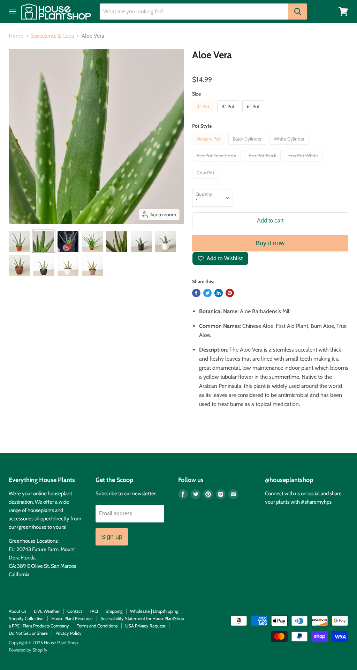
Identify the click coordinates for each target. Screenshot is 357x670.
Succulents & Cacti (52, 36)
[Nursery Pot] (209, 146)
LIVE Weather (47, 611)
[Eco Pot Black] (263, 163)
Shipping (114, 611)
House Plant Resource (72, 618)
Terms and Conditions (97, 625)
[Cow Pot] (206, 180)
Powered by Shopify (28, 650)
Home (16, 36)
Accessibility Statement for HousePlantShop (142, 618)
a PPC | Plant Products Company (39, 625)
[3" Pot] (204, 114)
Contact (74, 611)
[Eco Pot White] (304, 163)
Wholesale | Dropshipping (154, 611)
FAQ (94, 611)
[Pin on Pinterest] (230, 293)
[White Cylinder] (290, 146)
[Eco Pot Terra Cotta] (217, 163)
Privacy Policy (68, 633)
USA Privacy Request (145, 625)
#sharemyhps (316, 502)
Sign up (111, 536)
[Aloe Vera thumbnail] (19, 241)
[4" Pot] (229, 114)
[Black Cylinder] (248, 146)
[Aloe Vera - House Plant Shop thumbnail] (43, 241)
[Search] (297, 11)
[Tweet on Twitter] (207, 293)
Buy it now (270, 243)
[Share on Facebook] (196, 293)
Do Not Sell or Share (28, 633)
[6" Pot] (254, 114)
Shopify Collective (26, 618)
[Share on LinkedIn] (218, 293)
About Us (17, 611)
